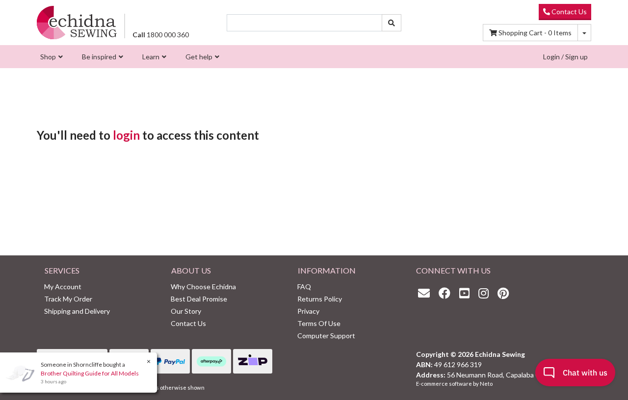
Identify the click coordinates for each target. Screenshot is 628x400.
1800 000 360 (160, 34)
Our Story (186, 311)
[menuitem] (50, 56)
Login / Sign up (565, 56)
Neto (486, 383)
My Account (62, 286)
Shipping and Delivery (77, 311)
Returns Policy (319, 299)
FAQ (304, 286)
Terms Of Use (318, 323)
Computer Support (326, 335)
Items (535, 32)
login (126, 135)
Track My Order (68, 299)
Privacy (308, 311)
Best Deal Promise (199, 299)
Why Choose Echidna (203, 286)
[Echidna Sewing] (76, 22)
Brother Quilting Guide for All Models (90, 373)
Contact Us (568, 11)
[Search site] (391, 22)
